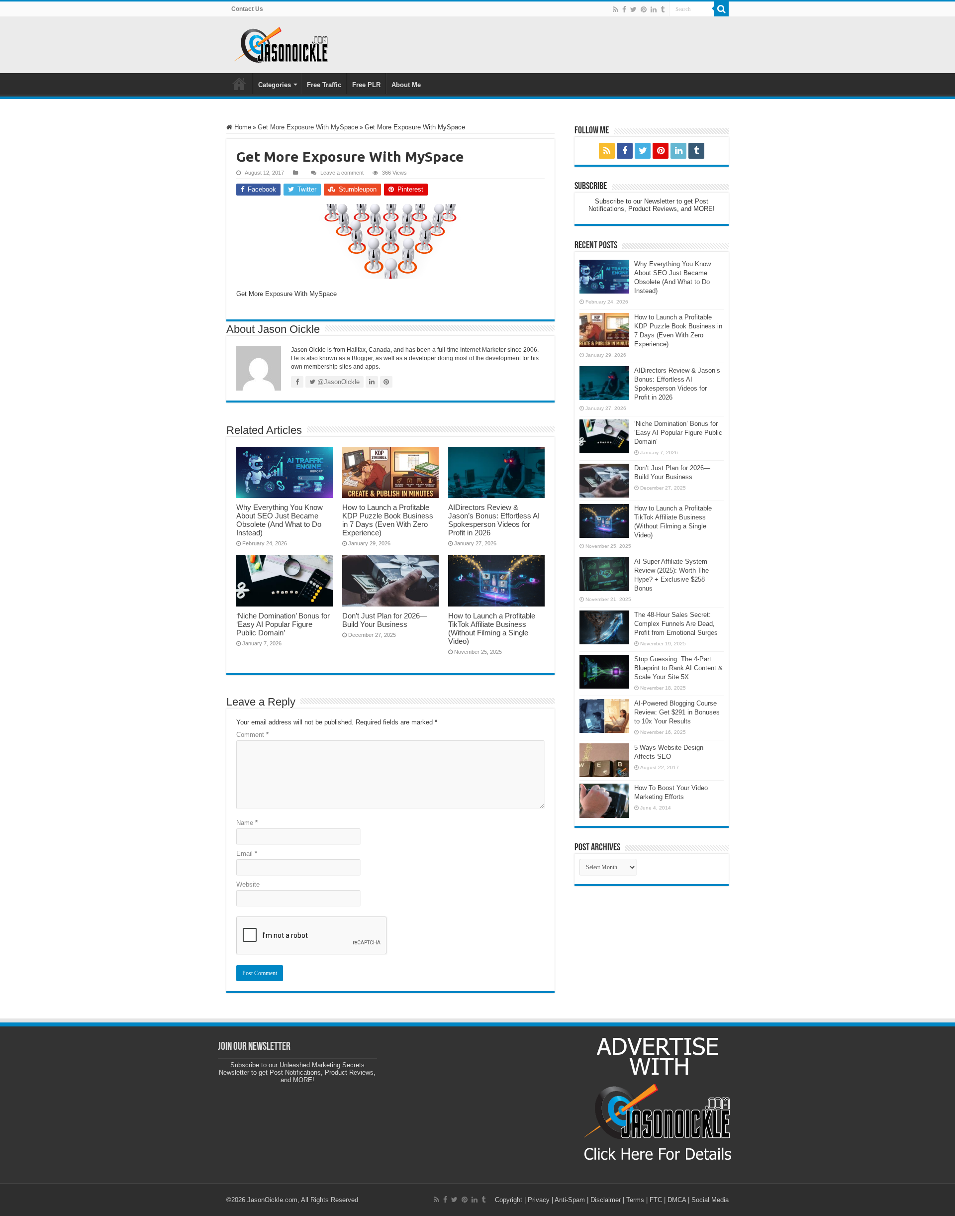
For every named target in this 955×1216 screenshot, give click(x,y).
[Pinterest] (644, 9)
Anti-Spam (570, 1200)
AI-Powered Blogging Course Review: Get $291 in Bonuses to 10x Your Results (677, 712)
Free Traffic (324, 85)
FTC (656, 1200)
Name (247, 822)
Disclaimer (605, 1200)
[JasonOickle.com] (281, 45)
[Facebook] (624, 9)
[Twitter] (633, 9)
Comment (252, 734)
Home (239, 83)
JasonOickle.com (272, 1200)
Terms (635, 1200)
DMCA (677, 1200)
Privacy (539, 1200)
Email (246, 853)
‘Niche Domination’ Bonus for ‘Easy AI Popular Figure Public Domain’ (283, 624)
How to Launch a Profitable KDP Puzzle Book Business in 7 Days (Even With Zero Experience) (387, 520)
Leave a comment (342, 173)
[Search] (721, 8)
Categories (274, 85)
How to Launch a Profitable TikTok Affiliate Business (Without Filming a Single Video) (491, 628)
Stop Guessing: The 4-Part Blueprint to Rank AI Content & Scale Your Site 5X (678, 668)
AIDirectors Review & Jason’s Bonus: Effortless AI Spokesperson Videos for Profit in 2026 (494, 520)
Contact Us (247, 8)
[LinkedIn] (654, 9)
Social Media (710, 1200)
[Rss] (615, 9)
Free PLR (366, 85)
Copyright (508, 1200)
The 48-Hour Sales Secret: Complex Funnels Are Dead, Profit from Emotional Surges (676, 623)
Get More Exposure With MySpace (308, 127)
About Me (406, 85)
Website (248, 884)
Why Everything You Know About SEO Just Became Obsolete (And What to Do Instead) (279, 520)
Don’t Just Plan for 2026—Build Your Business (384, 619)
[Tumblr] (663, 9)
